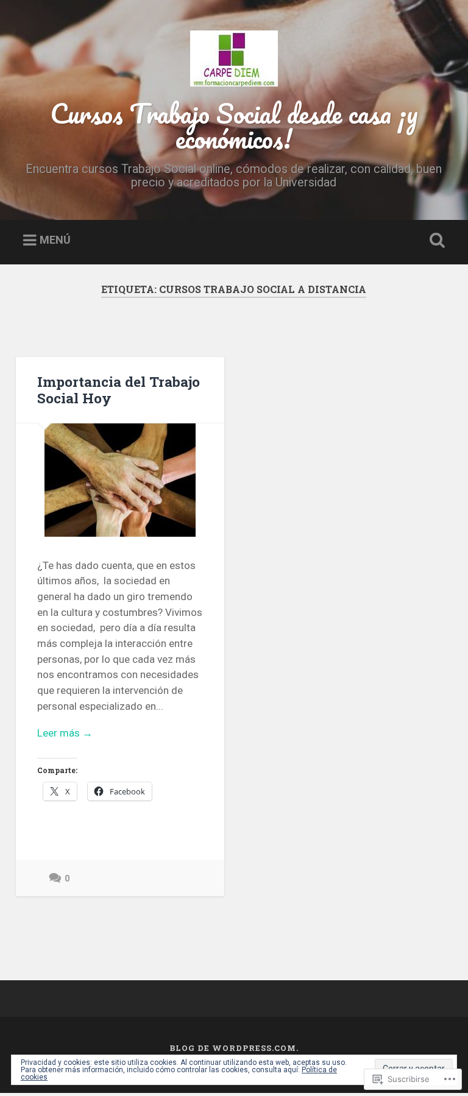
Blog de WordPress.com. (234, 1048)
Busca (435, 240)
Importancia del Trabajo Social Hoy (118, 389)
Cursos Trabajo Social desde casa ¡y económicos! (234, 125)
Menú (55, 239)
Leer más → (65, 733)
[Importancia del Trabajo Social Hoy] (120, 480)
